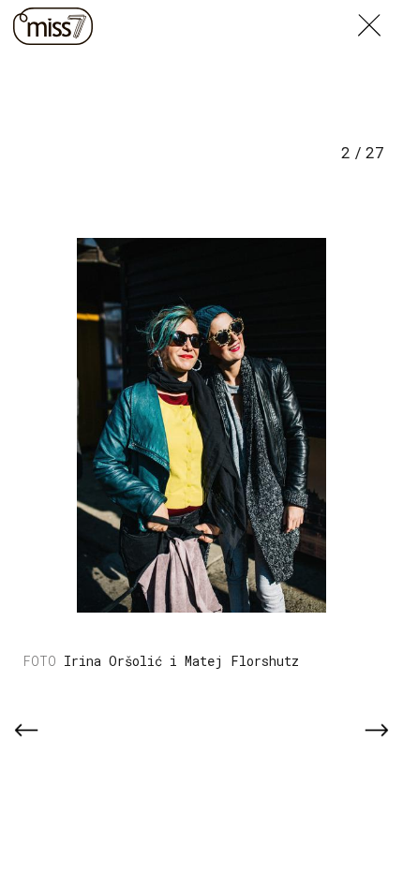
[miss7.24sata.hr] (53, 26)
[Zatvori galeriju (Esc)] (380, 11)
